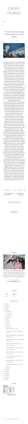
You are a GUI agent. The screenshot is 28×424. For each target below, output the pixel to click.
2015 (6, 369)
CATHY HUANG (14, 10)
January (7, 367)
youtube (13, 296)
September (8, 317)
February (8, 326)
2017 (6, 307)
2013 (6, 373)
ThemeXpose (15, 419)
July (6, 319)
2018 (6, 305)
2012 (6, 375)
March (7, 324)
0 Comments (7, 190)
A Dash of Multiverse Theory (12, 328)
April (7, 323)
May (7, 321)
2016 (6, 309)
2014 (6, 371)
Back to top (21, 421)
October (7, 315)
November (8, 313)
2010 (6, 379)
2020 (6, 304)
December (8, 311)
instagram (7, 296)
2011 (6, 377)
